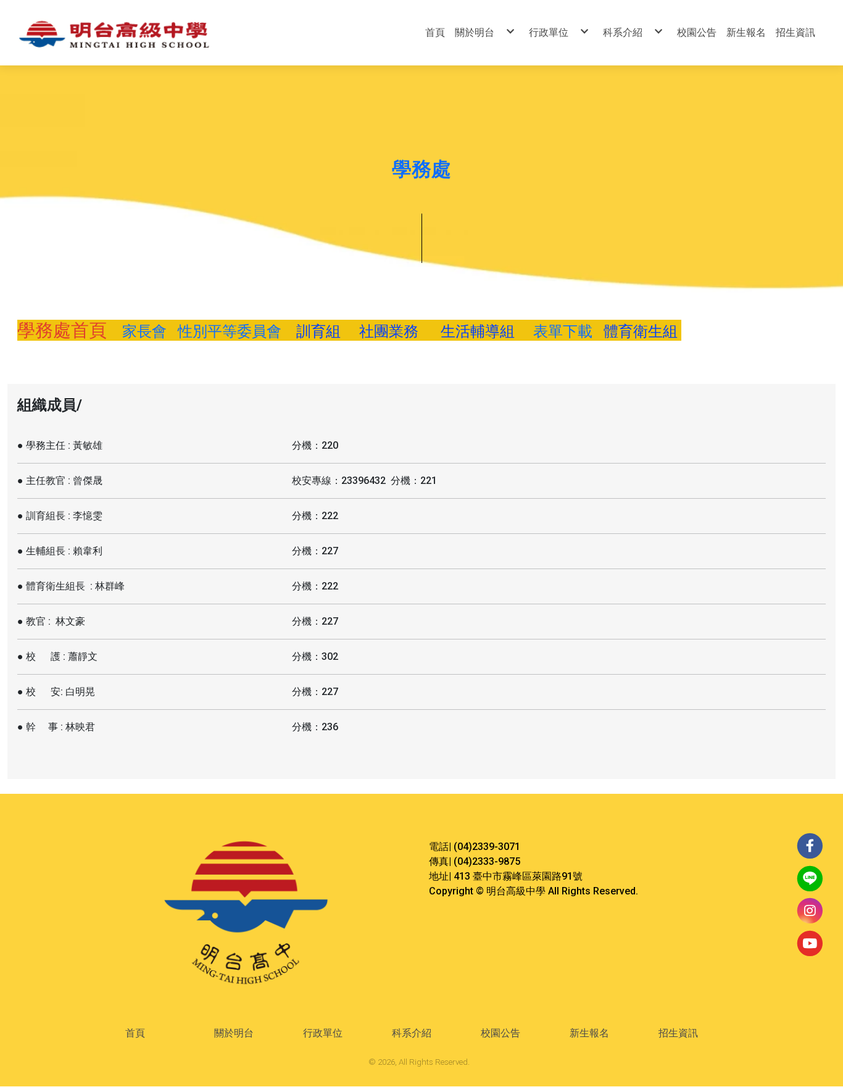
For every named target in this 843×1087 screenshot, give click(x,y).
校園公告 (500, 1033)
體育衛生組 (642, 331)
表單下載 (562, 331)
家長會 (141, 331)
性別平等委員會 (229, 331)
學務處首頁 (64, 330)
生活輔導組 (478, 331)
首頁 (135, 1033)
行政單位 (323, 1033)
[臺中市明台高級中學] (141, 32)
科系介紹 (411, 1033)
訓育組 (324, 331)
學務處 (421, 169)
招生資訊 (678, 1033)
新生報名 (589, 1033)
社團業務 (390, 331)
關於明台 (234, 1033)
